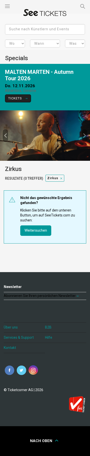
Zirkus (52, 178)
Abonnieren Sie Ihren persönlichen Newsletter (40, 296)
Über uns (11, 327)
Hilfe (48, 337)
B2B (48, 327)
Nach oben (41, 441)
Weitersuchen (35, 230)
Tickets (15, 98)
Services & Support (19, 337)
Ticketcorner (45, 12)
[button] (5, 135)
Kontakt (10, 348)
